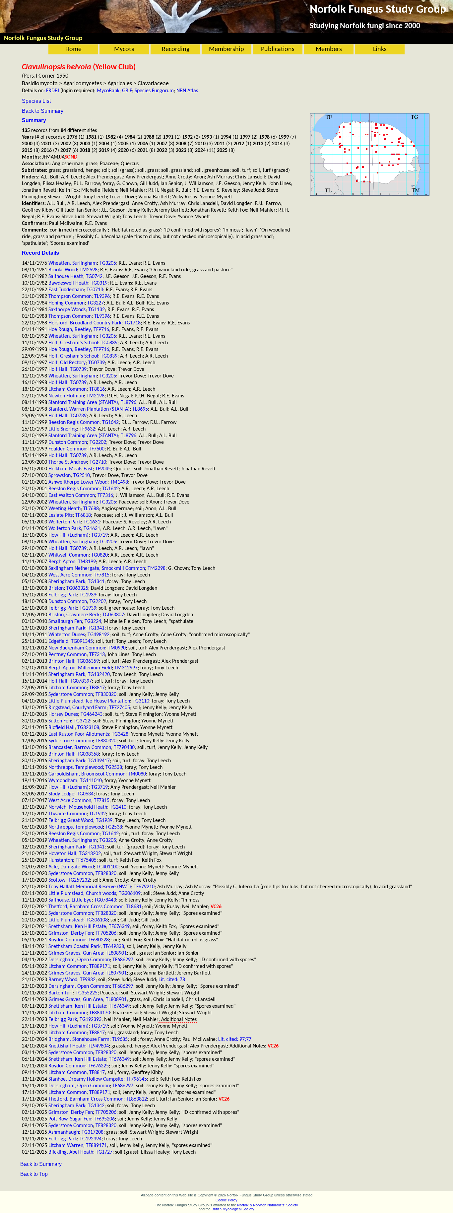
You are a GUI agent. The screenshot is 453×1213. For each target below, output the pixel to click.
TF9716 (101, 329)
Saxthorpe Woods (67, 309)
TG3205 (107, 263)
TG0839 (109, 343)
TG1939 (88, 595)
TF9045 (103, 469)
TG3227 (95, 303)
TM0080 (137, 774)
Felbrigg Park (62, 595)
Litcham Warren (65, 1145)
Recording (175, 49)
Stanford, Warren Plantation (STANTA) (89, 409)
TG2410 (118, 807)
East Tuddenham (66, 290)
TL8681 (134, 907)
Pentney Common (67, 654)
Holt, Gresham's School (73, 343)
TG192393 (90, 1019)
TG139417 (99, 761)
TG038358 (88, 754)
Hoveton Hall (62, 853)
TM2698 (88, 270)
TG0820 (99, 555)
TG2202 (98, 442)
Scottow (56, 880)
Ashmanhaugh (63, 1132)
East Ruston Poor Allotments (78, 734)
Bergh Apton (61, 562)
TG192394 (90, 1139)
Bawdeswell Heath (68, 283)
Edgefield (58, 641)
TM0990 (117, 648)
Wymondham (62, 780)
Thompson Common (70, 296)
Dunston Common (67, 442)
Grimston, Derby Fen (70, 933)
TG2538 (113, 767)
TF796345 (136, 1079)
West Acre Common (69, 575)
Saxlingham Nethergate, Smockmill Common (96, 568)
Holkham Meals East (70, 469)
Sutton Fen (59, 721)
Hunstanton (60, 860)
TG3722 (82, 721)
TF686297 (122, 960)
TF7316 (105, 495)
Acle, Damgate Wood (71, 867)
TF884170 (99, 1013)
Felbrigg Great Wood (70, 820)
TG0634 (85, 794)
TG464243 (91, 714)
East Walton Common (71, 495)
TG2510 (81, 475)
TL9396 (102, 296)
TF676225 (98, 1066)
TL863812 (136, 1099)
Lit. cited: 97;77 (234, 1039)
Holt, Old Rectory (67, 363)
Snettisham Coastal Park (74, 946)
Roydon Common (66, 940)
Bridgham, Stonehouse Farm (78, 1039)
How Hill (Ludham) (68, 535)
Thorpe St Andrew (67, 462)
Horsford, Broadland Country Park (84, 323)
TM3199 (87, 562)
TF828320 (106, 873)
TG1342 (96, 1106)
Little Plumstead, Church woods (82, 893)
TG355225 (86, 993)
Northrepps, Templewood (75, 767)
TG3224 (93, 621)
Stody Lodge (61, 794)
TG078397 (81, 681)
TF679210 (144, 887)
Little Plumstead (65, 920)
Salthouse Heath (65, 276)
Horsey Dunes (63, 714)
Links (380, 49)
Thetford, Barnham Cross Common (85, 907)
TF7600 (96, 449)
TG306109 (130, 893)
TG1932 (97, 814)
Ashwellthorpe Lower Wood (77, 482)
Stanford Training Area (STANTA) (83, 402)
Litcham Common (67, 389)
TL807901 (116, 973)
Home (73, 49)
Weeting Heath (64, 508)
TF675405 (86, 860)
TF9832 (88, 979)
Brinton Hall (61, 661)
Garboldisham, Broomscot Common (86, 774)
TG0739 (96, 363)
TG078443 (105, 900)
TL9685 (120, 1039)
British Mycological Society (233, 1209)
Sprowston (59, 475)
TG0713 (95, 290)
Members (329, 49)
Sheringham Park (66, 581)
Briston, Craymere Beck (73, 615)
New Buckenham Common (76, 648)
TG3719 (99, 535)
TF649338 (113, 946)
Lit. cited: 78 (172, 979)
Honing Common (66, 303)
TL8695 (140, 409)
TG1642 (110, 422)
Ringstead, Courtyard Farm (77, 707)
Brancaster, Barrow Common (79, 747)
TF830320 (106, 694)
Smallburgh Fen (65, 621)
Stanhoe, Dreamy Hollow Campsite (85, 1079)
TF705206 (106, 933)
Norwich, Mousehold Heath (77, 807)
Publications (277, 49)
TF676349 (119, 926)
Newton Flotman (66, 396)
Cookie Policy (226, 1200)
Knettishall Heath (66, 1046)
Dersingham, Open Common (79, 960)
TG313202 (90, 853)
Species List (36, 101)
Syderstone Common (70, 694)
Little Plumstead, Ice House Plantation (89, 701)
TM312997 (126, 668)
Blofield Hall (61, 727)
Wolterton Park (64, 522)
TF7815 (101, 575)
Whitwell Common (68, 555)
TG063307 (113, 615)
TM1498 (119, 482)
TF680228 (98, 940)
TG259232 (79, 880)
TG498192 (98, 635)
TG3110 (141, 701)
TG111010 (91, 780)
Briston (56, 588)
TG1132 (96, 309)
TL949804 (98, 1046)
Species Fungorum (154, 91)
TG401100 (107, 867)
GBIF (127, 91)
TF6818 (83, 515)
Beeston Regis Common (73, 422)
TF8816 (97, 389)
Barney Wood (62, 979)
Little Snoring (62, 429)
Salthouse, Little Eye (70, 900)
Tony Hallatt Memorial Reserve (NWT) (89, 887)
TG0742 (94, 276)
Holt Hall (57, 369)
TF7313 (97, 654)
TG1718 (132, 323)
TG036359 (88, 661)
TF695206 (104, 1119)
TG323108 (88, 727)
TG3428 (120, 734)
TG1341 (96, 581)
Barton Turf (60, 993)
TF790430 (124, 747)
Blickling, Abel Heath (70, 1152)
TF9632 (87, 429)
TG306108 (97, 920)
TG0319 (99, 283)
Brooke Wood (62, 270)
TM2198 (95, 396)
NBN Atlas (187, 91)
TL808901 (116, 953)
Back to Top (34, 1174)
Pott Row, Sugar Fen (69, 1119)
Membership (226, 49)
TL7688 (91, 508)
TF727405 (119, 707)
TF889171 (99, 966)
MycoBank (108, 91)
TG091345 (82, 641)
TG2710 (98, 462)
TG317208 (92, 1132)
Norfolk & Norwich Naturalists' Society (267, 1205)
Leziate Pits (60, 515)
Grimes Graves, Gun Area (75, 953)
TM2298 (156, 568)
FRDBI (52, 91)
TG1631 (92, 522)
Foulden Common (67, 449)
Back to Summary (42, 111)
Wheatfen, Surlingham (72, 263)
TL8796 (128, 402)
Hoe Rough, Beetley (69, 329)
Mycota (124, 49)
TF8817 (97, 688)
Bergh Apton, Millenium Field (80, 668)
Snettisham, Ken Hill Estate (77, 926)
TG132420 (99, 674)
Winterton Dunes (66, 635)
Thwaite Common (67, 814)
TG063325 (77, 588)
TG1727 (104, 1152)
